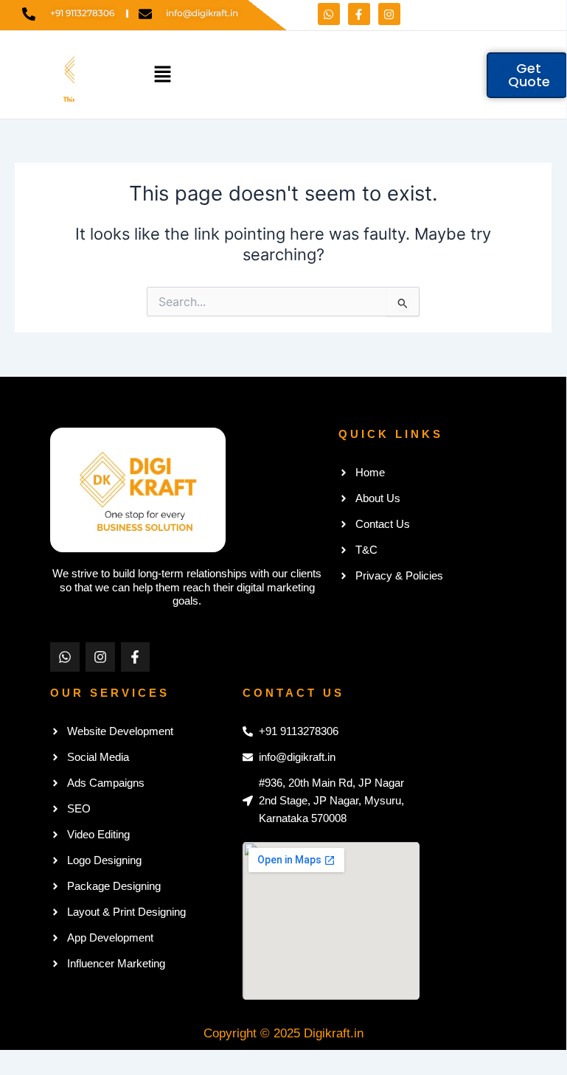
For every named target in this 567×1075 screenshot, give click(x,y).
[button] (162, 75)
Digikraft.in (333, 1033)
